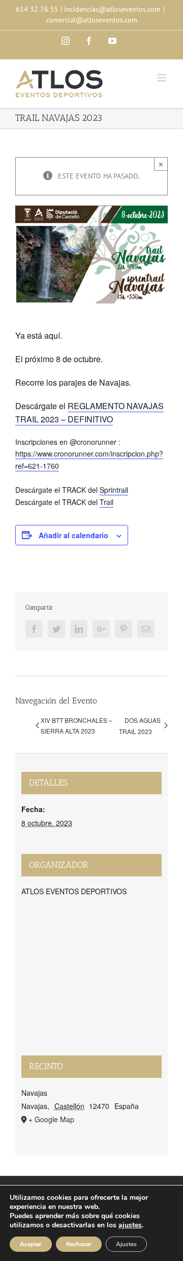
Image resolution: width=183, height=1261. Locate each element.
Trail (106, 502)
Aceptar (31, 1244)
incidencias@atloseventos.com (112, 9)
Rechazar (79, 1244)
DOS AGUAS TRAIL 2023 (140, 726)
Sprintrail (114, 490)
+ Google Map (51, 1119)
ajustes (130, 1225)
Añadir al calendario (73, 535)
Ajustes (126, 1244)
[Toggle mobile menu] (162, 77)
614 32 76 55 (37, 9)
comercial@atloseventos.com (91, 19)
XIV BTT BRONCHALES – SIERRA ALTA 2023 (76, 725)
